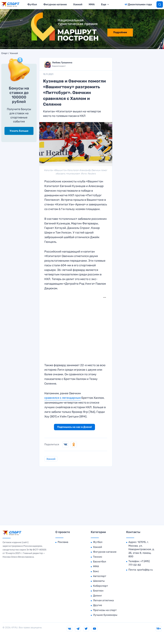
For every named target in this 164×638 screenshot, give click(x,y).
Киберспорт (100, 585)
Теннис (97, 556)
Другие (97, 605)
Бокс (96, 571)
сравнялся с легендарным (62, 398)
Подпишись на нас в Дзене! (74, 426)
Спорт (4, 53)
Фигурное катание (55, 4)
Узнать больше (19, 130)
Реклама (63, 542)
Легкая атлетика (103, 600)
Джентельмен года (140, 4)
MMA (92, 4)
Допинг (97, 595)
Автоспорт (99, 576)
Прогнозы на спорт (105, 610)
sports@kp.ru (145, 569)
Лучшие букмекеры (105, 614)
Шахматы (99, 580)
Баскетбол (99, 561)
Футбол (32, 4)
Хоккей (77, 4)
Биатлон (98, 590)
